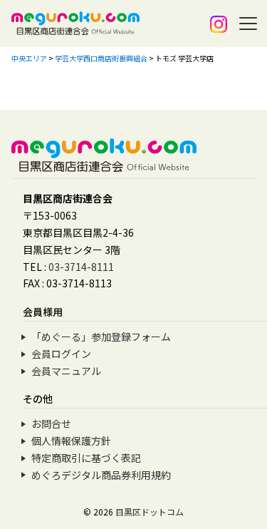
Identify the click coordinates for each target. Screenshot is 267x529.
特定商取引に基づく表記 (86, 458)
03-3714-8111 (81, 267)
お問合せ (51, 423)
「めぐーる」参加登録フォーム (101, 336)
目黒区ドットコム (149, 511)
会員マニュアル (66, 371)
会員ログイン (61, 353)
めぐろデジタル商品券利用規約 (101, 475)
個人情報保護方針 (71, 440)
